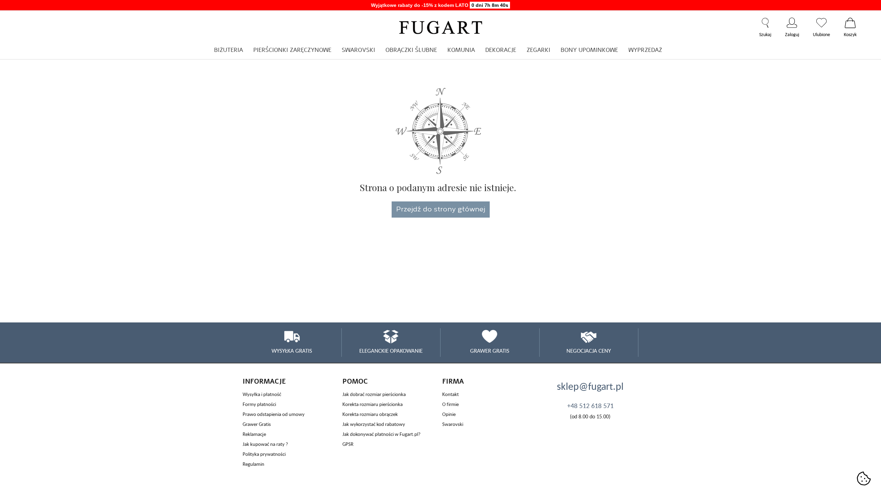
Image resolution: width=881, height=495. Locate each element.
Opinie (449, 414)
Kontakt (450, 394)
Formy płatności (259, 404)
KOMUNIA (461, 50)
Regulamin (253, 464)
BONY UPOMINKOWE (589, 50)
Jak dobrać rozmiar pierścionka (374, 394)
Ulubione (821, 22)
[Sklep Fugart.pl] (440, 26)
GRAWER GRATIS (489, 350)
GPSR (347, 444)
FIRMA (453, 381)
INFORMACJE (264, 381)
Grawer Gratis (257, 424)
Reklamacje (254, 434)
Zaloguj (792, 22)
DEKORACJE (500, 50)
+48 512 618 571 (590, 405)
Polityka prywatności (264, 454)
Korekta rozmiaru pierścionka (372, 404)
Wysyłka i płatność (262, 394)
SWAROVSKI (358, 50)
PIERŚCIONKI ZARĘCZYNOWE (292, 50)
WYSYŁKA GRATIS (292, 350)
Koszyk (850, 22)
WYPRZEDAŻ (645, 50)
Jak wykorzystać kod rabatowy (373, 424)
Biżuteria (228, 50)
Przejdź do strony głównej (440, 208)
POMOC (355, 381)
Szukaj (765, 22)
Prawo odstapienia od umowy (274, 414)
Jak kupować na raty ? (265, 444)
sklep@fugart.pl (590, 386)
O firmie (450, 404)
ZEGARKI (538, 50)
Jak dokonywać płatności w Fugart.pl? (381, 434)
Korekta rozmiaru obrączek (370, 414)
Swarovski (452, 424)
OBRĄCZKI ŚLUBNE (411, 50)
